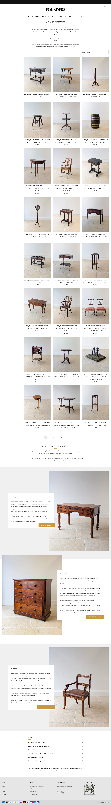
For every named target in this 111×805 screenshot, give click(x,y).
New (66, 16)
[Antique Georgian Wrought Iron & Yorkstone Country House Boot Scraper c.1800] (95, 354)
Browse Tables (46, 525)
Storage (43, 16)
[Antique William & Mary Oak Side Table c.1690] (37, 74)
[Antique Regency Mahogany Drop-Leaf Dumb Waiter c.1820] (66, 120)
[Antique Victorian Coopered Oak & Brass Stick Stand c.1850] (95, 120)
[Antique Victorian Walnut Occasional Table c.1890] (66, 214)
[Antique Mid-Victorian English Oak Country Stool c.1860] (37, 120)
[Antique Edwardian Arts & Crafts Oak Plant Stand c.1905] (95, 260)
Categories (58, 16)
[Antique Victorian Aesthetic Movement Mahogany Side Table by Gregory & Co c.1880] (66, 403)
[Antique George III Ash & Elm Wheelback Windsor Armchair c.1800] (66, 306)
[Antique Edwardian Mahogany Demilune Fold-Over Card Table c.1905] (37, 166)
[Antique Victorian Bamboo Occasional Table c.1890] (66, 74)
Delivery (32, 789)
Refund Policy (33, 791)
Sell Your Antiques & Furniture (37, 786)
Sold (70, 16)
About (76, 16)
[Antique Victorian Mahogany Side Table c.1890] (66, 260)
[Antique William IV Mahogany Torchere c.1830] (95, 74)
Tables (37, 16)
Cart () (103, 6)
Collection (29, 16)
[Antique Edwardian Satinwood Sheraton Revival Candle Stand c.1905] (37, 402)
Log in (97, 6)
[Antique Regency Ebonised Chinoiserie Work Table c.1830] (95, 166)
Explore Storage (94, 617)
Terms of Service (33, 794)
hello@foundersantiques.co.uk (64, 786)
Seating (50, 16)
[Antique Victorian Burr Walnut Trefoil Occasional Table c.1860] (66, 354)
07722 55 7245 (60, 789)
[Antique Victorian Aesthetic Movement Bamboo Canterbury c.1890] (37, 354)
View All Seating (45, 707)
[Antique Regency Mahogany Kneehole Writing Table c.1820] (95, 214)
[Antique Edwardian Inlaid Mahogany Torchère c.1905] (95, 402)
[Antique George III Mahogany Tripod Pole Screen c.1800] (37, 214)
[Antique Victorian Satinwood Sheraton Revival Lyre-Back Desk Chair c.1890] (66, 166)
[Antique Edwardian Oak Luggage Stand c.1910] (37, 260)
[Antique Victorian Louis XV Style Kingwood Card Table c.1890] (37, 306)
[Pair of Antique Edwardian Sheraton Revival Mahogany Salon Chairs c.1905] (95, 306)
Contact (82, 16)
